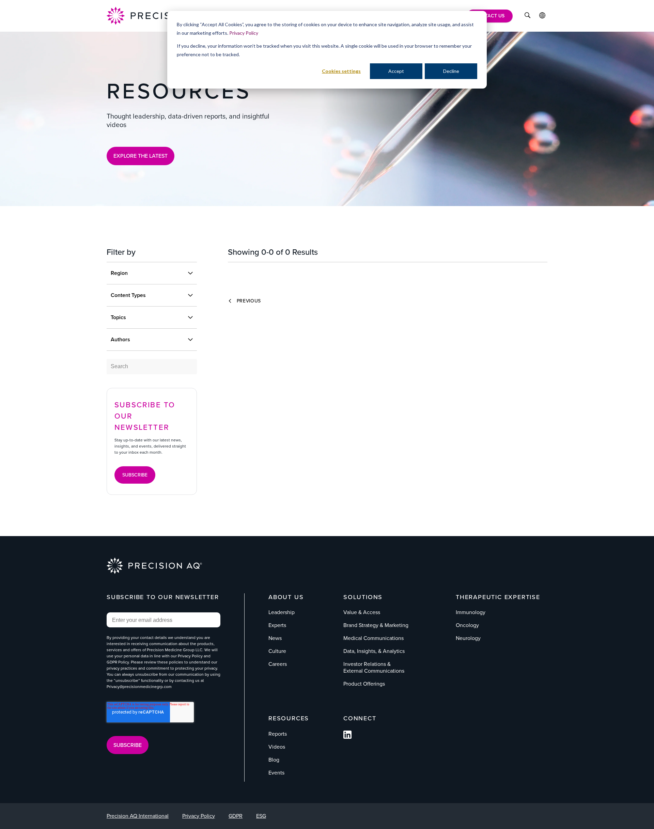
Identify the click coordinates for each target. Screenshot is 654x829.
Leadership (281, 612)
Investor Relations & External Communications (373, 667)
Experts (277, 625)
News (275, 638)
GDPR (236, 816)
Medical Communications (373, 638)
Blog (273, 760)
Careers (277, 664)
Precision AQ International (138, 816)
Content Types (128, 295)
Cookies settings (341, 71)
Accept (396, 71)
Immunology (470, 612)
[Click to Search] (527, 16)
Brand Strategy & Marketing (375, 625)
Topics (118, 317)
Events (276, 773)
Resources (288, 718)
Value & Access (361, 612)
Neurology (468, 638)
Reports (277, 734)
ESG (261, 816)
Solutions (363, 597)
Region (119, 273)
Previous (249, 300)
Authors (120, 339)
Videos (276, 747)
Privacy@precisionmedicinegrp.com (139, 687)
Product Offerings (364, 684)
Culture (277, 651)
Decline (451, 71)
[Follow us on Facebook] (347, 737)
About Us (285, 597)
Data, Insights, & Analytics (374, 651)
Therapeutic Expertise (498, 597)
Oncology (467, 625)
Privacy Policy (243, 33)
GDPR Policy (118, 662)
